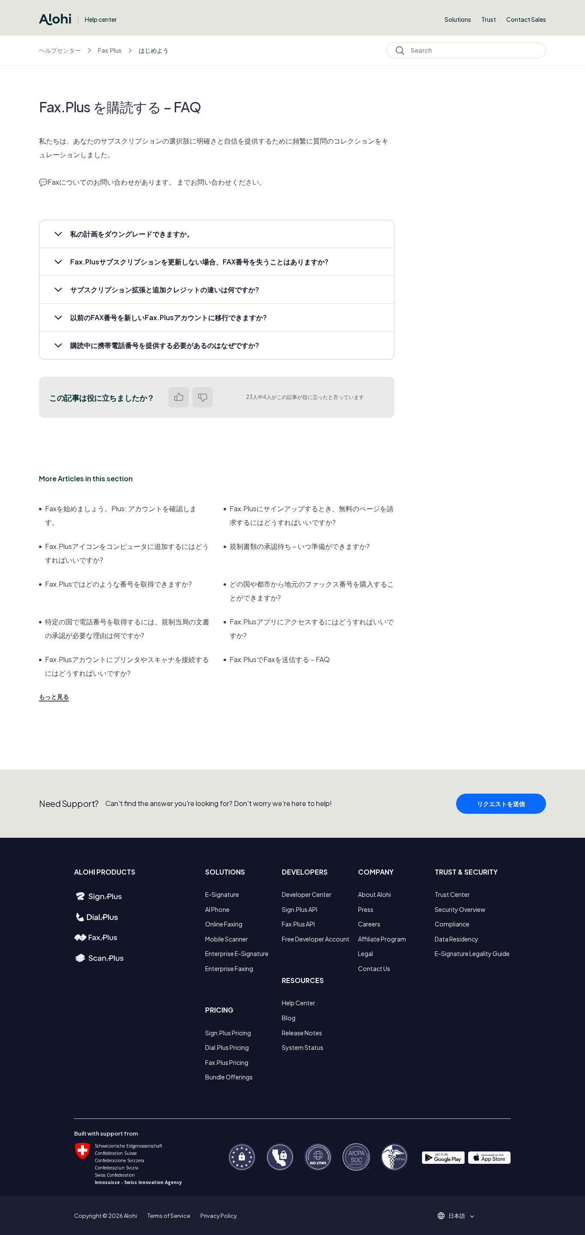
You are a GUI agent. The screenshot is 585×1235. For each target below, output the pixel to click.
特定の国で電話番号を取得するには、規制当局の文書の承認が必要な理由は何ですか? (127, 628)
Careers (369, 924)
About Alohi (374, 894)
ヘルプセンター (60, 50)
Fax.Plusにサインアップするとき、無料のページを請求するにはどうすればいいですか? (312, 515)
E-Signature (222, 894)
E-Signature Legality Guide (472, 953)
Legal (365, 953)
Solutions (458, 19)
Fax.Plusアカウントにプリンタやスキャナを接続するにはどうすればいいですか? (127, 666)
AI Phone (217, 909)
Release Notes (302, 1033)
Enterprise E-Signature (237, 953)
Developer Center (306, 894)
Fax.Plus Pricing (226, 1062)
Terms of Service (168, 1215)
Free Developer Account (315, 939)
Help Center (298, 1003)
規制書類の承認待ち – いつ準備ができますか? (300, 546)
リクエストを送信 (501, 803)
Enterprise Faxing (229, 968)
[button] (216, 234)
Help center (101, 19)
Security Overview (460, 909)
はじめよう (154, 50)
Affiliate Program (382, 939)
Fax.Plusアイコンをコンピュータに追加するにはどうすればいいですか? (127, 553)
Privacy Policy (218, 1215)
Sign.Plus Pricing (228, 1033)
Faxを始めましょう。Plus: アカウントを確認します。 (121, 515)
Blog (288, 1018)
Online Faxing (223, 924)
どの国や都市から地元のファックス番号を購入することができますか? (312, 590)
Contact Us (374, 968)
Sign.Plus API (299, 909)
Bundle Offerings (229, 1077)
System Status (302, 1047)
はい (178, 397)
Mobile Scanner (226, 939)
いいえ (202, 397)
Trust (488, 19)
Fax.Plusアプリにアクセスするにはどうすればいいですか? (312, 628)
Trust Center (452, 894)
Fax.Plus (110, 50)
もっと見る (54, 696)
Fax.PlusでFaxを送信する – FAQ (280, 659)
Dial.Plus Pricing (227, 1047)
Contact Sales (526, 19)
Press (365, 909)
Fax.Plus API (298, 924)
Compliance (452, 924)
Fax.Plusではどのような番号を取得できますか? (118, 583)
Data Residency (456, 939)
